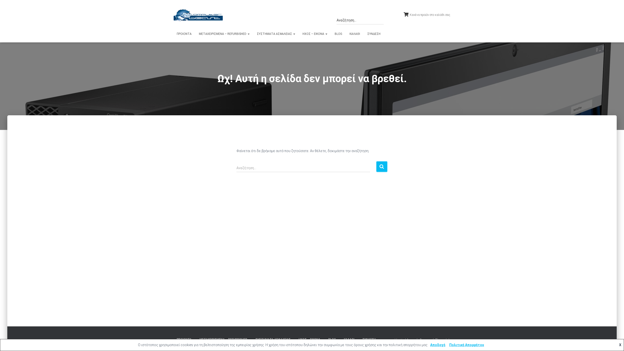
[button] (248, 34)
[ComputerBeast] (198, 15)
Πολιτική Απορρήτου (466, 345)
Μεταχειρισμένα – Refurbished (223, 34)
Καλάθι (355, 34)
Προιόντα (184, 34)
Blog (338, 34)
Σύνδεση (373, 34)
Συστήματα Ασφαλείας (275, 34)
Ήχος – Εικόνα (313, 34)
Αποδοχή (437, 345)
